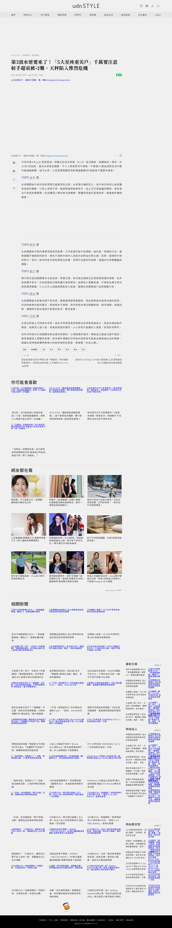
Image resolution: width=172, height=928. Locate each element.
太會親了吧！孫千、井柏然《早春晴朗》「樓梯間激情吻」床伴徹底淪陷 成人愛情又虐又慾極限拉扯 (28, 673)
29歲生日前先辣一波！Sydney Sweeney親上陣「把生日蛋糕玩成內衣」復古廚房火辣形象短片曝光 (104, 893)
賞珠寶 (92, 14)
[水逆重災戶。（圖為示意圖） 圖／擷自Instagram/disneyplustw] (66, 116)
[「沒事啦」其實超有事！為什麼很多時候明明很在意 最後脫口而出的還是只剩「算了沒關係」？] (28, 435)
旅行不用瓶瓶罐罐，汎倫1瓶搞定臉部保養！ (104, 539)
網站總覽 (129, 920)
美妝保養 (62, 14)
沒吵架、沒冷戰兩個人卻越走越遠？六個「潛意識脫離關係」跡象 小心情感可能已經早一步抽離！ (28, 415)
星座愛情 (125, 14)
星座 (24, 349)
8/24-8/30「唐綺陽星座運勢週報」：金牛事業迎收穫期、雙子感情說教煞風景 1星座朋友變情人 (65, 415)
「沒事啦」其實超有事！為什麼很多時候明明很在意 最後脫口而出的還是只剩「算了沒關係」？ (29, 452)
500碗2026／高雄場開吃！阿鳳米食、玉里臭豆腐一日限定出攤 (28, 892)
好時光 (78, 14)
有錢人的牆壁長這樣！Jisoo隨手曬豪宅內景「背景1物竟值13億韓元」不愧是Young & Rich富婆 (104, 578)
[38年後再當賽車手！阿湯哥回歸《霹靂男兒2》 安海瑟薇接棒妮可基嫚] (66, 766)
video (158, 14)
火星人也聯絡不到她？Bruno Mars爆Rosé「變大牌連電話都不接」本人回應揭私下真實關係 (65, 747)
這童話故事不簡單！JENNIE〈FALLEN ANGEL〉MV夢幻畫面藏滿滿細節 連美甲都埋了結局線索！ (65, 858)
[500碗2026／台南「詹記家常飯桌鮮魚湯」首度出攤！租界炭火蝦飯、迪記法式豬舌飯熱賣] (104, 840)
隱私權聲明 (90, 920)
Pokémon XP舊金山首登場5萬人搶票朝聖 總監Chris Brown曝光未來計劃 (104, 783)
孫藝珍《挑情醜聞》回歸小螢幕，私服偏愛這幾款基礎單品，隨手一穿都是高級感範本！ (65, 502)
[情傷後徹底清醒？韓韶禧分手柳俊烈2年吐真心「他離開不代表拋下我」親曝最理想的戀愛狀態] (28, 730)
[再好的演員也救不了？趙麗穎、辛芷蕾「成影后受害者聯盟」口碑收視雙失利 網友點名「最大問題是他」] (28, 693)
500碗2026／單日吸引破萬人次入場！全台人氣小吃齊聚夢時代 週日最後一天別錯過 (66, 820)
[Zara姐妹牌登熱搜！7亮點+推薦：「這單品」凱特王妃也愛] (154, 832)
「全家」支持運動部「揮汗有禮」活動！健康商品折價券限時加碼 (28, 818)
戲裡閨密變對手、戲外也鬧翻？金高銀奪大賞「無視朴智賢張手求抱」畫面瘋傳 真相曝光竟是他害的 (66, 578)
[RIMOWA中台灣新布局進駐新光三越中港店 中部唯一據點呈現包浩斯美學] (154, 888)
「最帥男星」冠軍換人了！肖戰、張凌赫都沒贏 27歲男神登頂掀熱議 (28, 783)
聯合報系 (101, 920)
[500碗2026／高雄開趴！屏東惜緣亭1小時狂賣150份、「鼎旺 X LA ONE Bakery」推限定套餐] (104, 803)
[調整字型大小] (14, 188)
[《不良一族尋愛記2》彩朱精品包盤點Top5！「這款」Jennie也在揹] (66, 693)
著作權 (82, 920)
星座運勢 (35, 55)
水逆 (43, 349)
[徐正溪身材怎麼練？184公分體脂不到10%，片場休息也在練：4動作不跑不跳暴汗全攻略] (104, 657)
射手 (67, 349)
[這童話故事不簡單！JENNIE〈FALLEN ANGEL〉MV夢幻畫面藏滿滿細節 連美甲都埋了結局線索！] (66, 840)
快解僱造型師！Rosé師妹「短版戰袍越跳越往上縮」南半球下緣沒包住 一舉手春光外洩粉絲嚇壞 (66, 540)
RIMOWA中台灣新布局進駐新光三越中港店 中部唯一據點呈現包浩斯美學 (136, 890)
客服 (56, 920)
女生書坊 (142, 14)
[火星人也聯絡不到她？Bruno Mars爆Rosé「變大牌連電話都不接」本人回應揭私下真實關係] (66, 730)
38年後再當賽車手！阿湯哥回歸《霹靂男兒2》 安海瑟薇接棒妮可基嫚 (66, 783)
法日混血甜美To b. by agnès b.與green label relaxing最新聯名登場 (136, 866)
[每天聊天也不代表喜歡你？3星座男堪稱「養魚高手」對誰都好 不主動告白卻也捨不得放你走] (104, 398)
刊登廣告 (42, 920)
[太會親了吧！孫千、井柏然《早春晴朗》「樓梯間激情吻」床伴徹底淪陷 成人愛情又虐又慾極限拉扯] (28, 657)
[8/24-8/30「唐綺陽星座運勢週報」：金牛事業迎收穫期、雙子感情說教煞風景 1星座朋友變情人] (66, 398)
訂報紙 (110, 920)
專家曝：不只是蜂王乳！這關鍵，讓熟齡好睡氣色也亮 (27, 501)
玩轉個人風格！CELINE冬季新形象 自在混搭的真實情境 (103, 636)
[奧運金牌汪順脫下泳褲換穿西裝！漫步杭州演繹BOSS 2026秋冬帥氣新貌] (154, 855)
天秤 (83, 349)
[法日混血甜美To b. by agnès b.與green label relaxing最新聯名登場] (154, 866)
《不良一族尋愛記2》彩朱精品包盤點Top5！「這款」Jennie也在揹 (65, 710)
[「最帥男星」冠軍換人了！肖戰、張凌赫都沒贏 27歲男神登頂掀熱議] (28, 766)
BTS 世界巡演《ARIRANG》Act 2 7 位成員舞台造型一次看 (103, 745)
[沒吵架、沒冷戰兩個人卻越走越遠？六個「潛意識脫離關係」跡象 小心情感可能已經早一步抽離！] (28, 398)
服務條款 (73, 920)
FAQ (50, 920)
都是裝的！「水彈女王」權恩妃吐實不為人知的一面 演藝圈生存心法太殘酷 (28, 856)
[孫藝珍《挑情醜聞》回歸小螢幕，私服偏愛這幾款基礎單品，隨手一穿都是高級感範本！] (154, 843)
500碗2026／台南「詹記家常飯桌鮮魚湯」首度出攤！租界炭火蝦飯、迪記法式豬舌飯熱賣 (104, 856)
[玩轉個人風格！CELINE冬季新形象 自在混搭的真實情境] (104, 620)
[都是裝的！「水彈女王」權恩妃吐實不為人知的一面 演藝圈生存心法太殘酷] (28, 840)
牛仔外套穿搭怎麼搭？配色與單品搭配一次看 (136, 876)
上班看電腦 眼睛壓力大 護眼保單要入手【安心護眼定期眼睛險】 (28, 539)
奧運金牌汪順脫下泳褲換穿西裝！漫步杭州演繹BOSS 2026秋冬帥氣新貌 (136, 856)
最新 (13, 14)
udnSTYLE (15, 55)
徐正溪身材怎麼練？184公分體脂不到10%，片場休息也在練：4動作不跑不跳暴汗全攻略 (103, 673)
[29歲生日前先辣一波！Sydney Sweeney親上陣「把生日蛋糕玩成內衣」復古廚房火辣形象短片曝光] (104, 876)
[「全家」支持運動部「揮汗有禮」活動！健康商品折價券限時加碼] (28, 803)
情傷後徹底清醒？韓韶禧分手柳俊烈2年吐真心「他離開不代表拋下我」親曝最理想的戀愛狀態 (28, 747)
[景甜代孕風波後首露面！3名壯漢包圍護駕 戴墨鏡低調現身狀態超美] (104, 693)
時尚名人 (28, 14)
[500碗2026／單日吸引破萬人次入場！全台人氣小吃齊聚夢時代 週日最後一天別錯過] (66, 803)
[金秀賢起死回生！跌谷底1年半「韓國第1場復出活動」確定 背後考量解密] (66, 657)
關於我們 (119, 920)
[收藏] (14, 179)
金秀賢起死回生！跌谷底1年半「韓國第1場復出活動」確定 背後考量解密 (65, 673)
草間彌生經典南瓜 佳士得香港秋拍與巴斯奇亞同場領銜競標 (66, 636)
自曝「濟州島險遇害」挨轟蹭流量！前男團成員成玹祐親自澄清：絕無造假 (66, 893)
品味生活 (108, 14)
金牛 (51, 349)
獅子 (59, 349)
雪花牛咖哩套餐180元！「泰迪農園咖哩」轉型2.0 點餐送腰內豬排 (28, 637)
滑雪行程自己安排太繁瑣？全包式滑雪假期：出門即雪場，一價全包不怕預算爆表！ (103, 502)
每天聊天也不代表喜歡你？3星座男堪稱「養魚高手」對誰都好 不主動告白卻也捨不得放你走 (104, 415)
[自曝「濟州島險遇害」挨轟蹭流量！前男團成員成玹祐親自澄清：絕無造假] (66, 876)
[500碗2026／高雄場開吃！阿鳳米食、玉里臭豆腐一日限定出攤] (28, 876)
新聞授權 (64, 920)
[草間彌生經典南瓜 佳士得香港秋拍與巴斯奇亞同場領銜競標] (66, 620)
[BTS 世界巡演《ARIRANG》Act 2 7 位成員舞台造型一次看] (104, 730)
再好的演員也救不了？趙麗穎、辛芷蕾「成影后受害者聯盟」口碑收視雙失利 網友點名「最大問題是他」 (28, 712)
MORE (157, 665)
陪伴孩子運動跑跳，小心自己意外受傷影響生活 (27, 577)
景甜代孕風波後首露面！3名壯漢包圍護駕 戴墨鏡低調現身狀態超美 (104, 710)
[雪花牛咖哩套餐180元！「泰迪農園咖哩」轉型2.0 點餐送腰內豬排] (28, 620)
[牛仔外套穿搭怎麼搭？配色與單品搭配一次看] (154, 877)
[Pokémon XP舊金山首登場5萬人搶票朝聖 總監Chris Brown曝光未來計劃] (104, 766)
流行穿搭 (45, 14)
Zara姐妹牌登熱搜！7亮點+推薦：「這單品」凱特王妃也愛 (136, 832)
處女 (75, 349)
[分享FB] (14, 162)
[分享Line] (14, 171)
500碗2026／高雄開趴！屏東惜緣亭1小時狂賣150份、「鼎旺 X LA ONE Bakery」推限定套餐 (104, 820)
